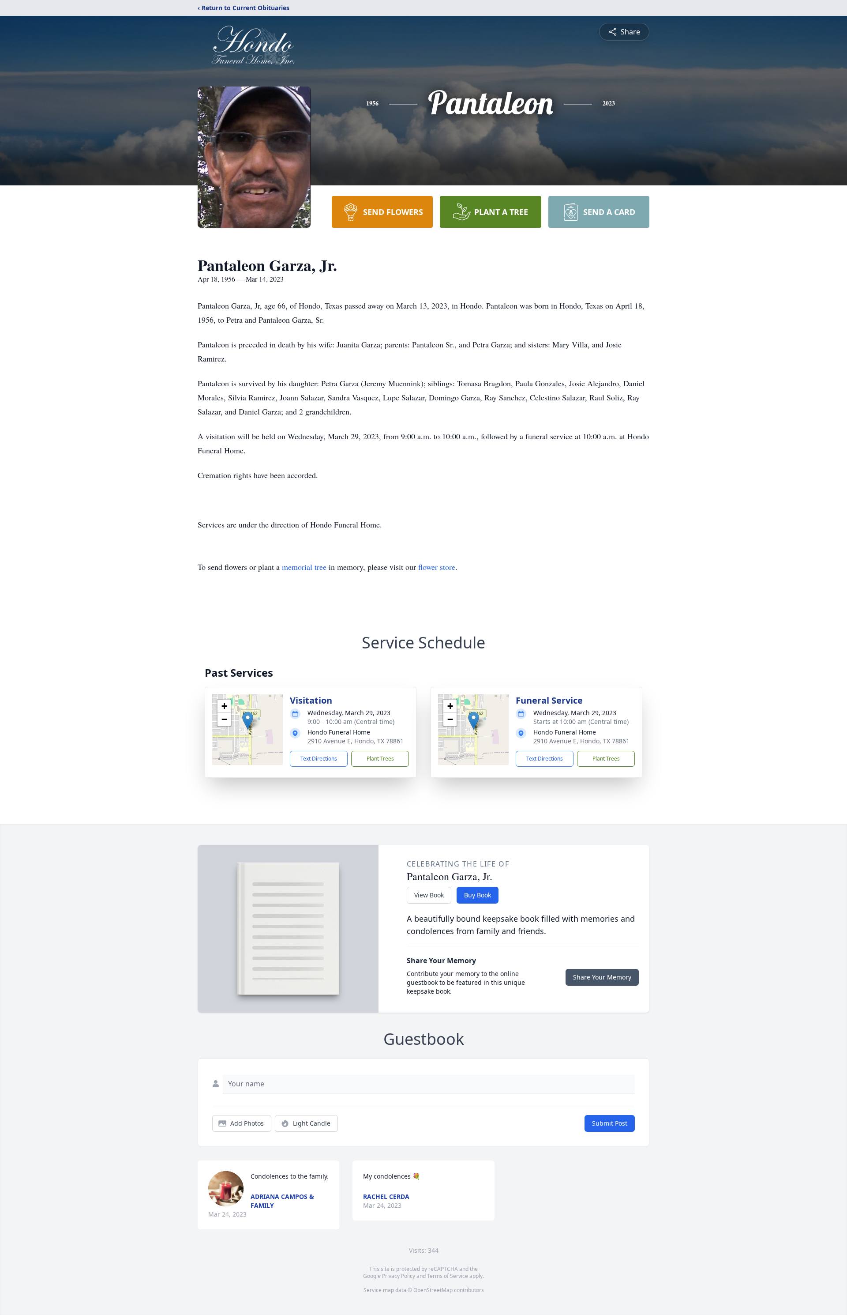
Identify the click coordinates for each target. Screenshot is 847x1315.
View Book (429, 895)
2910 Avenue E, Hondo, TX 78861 (355, 741)
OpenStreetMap (433, 1290)
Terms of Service (447, 1276)
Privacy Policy (398, 1276)
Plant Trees (380, 758)
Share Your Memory (602, 977)
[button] (247, 721)
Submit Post (609, 1123)
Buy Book (477, 895)
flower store (436, 566)
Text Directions (318, 758)
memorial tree (304, 566)
